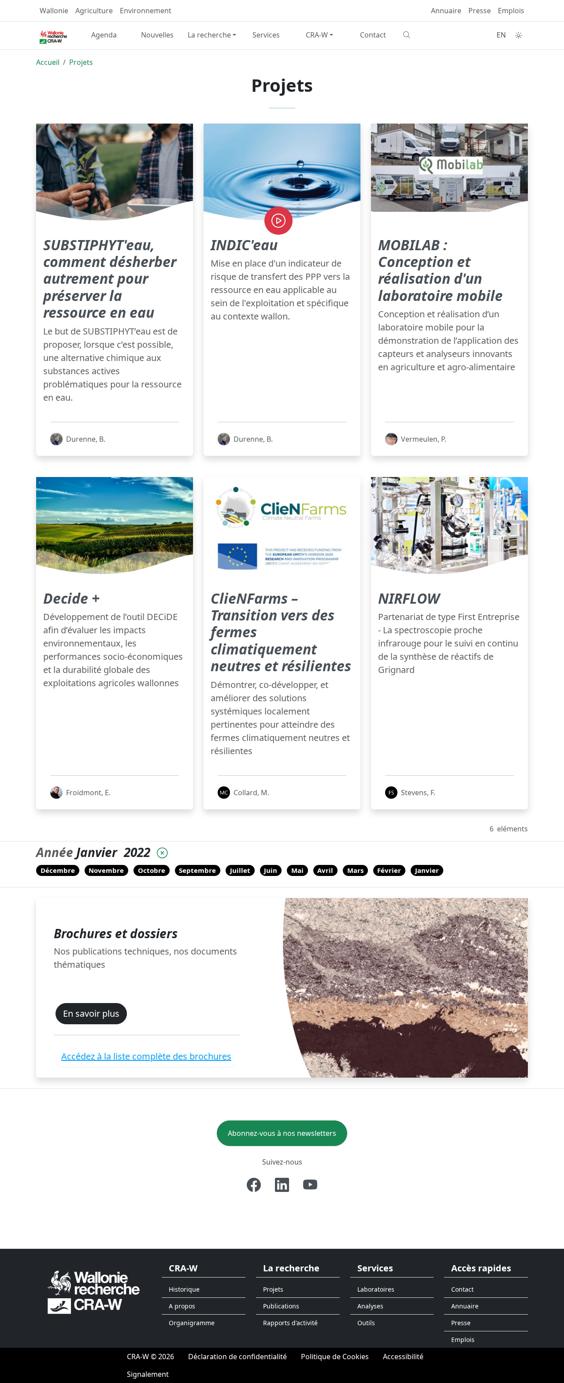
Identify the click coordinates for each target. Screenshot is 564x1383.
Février (389, 870)
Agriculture (94, 10)
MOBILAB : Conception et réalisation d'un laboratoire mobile (440, 270)
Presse (479, 10)
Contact (373, 35)
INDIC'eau (244, 244)
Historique (184, 1289)
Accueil (47, 62)
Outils (366, 1323)
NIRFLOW (409, 598)
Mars (355, 870)
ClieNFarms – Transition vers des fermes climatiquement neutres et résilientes (281, 632)
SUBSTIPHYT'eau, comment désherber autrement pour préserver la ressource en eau (109, 278)
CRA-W (317, 35)
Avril (325, 870)
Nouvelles (157, 35)
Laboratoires (375, 1289)
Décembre (58, 870)
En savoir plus (91, 1013)
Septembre (197, 870)
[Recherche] (426, 35)
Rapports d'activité (290, 1323)
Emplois (511, 10)
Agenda (104, 35)
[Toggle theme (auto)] (518, 35)
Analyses (370, 1306)
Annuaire (446, 10)
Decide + (71, 598)
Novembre (106, 870)
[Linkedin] (282, 1185)
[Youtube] (310, 1185)
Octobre (151, 870)
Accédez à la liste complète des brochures (146, 1056)
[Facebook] (254, 1185)
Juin (270, 870)
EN (501, 35)
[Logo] (93, 1291)
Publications (281, 1306)
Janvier (427, 870)
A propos (182, 1306)
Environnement (145, 10)
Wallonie (54, 10)
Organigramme (192, 1323)
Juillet (240, 870)
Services (266, 35)
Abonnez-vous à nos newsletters (282, 1133)
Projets (81, 62)
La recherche (209, 35)
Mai (297, 870)
